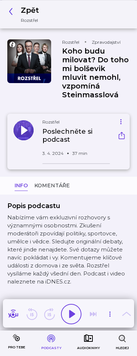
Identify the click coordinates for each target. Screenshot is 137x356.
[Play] (71, 314)
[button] (26, 14)
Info (21, 185)
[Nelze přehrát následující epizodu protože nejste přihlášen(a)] (93, 314)
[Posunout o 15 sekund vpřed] (49, 314)
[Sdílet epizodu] (121, 136)
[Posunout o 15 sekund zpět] (32, 314)
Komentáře (52, 185)
